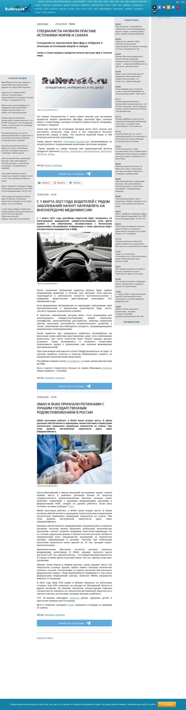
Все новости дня (131, 321)
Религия (62, 9)
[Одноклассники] (59, 182)
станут (71, 604)
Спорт (114, 5)
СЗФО (90, 1)
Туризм (71, 9)
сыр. (52, 154)
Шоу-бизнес (118, 9)
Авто (46, 9)
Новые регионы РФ (138, 1)
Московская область (62, 1)
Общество (85, 5)
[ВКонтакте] (43, 182)
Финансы (75, 5)
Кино (83, 9)
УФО (117, 1)
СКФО (112, 1)
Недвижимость (105, 9)
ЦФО (95, 1)
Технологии (137, 5)
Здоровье (126, 5)
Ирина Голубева (53, 165)
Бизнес (67, 5)
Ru (177, 2)
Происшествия (97, 5)
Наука (107, 5)
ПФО (100, 1)
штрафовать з (74, 361)
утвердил (106, 368)
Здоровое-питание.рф (76, 141)
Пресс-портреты (48, 12)
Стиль (89, 9)
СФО (122, 1)
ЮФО (106, 1)
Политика (46, 5)
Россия (41, 1)
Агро (77, 9)
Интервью (138, 9)
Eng (183, 2)
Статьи (38, 12)
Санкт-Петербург (79, 1)
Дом (95, 9)
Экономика (57, 5)
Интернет (39, 9)
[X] (75, 182)
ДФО (127, 1)
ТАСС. (71, 506)
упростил (75, 597)
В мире (38, 5)
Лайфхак (129, 9)
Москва (49, 1)
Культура (54, 9)
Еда (119, 5)
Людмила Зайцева (55, 377)
